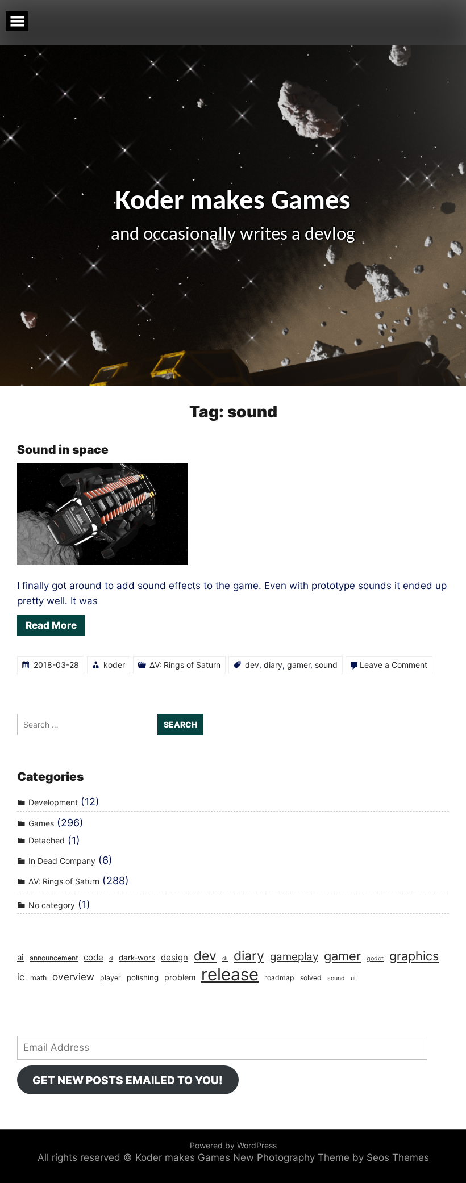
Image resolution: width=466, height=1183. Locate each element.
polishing (143, 977)
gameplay (294, 956)
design (174, 957)
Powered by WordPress (233, 1145)
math (38, 977)
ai (20, 957)
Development (53, 802)
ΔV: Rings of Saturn (184, 665)
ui (353, 978)
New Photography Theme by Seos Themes (331, 1157)
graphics (414, 955)
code (93, 957)
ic (20, 977)
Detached (46, 841)
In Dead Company (61, 861)
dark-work (137, 957)
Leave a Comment (393, 665)
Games (41, 823)
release (230, 974)
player (110, 977)
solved (311, 977)
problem (179, 977)
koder (114, 665)
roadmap (279, 977)
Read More (51, 625)
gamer (298, 665)
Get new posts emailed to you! (127, 1080)
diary (273, 665)
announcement (54, 958)
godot (375, 958)
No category (51, 905)
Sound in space (63, 449)
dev (252, 665)
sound (326, 665)
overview (73, 977)
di (225, 958)
